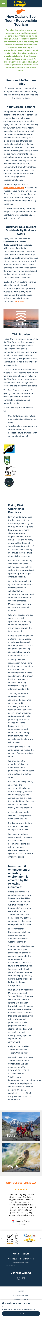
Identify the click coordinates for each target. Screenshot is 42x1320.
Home (21, 1291)
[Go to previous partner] (2, 1238)
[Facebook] (23, 1278)
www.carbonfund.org (14, 187)
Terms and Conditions (21, 1304)
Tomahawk (20, 1314)
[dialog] (3, 1317)
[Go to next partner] (40, 1238)
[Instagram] (18, 1278)
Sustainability (21, 1295)
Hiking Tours (21, 1299)
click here (19, 301)
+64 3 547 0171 (11, 1265)
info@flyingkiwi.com (21, 1262)
